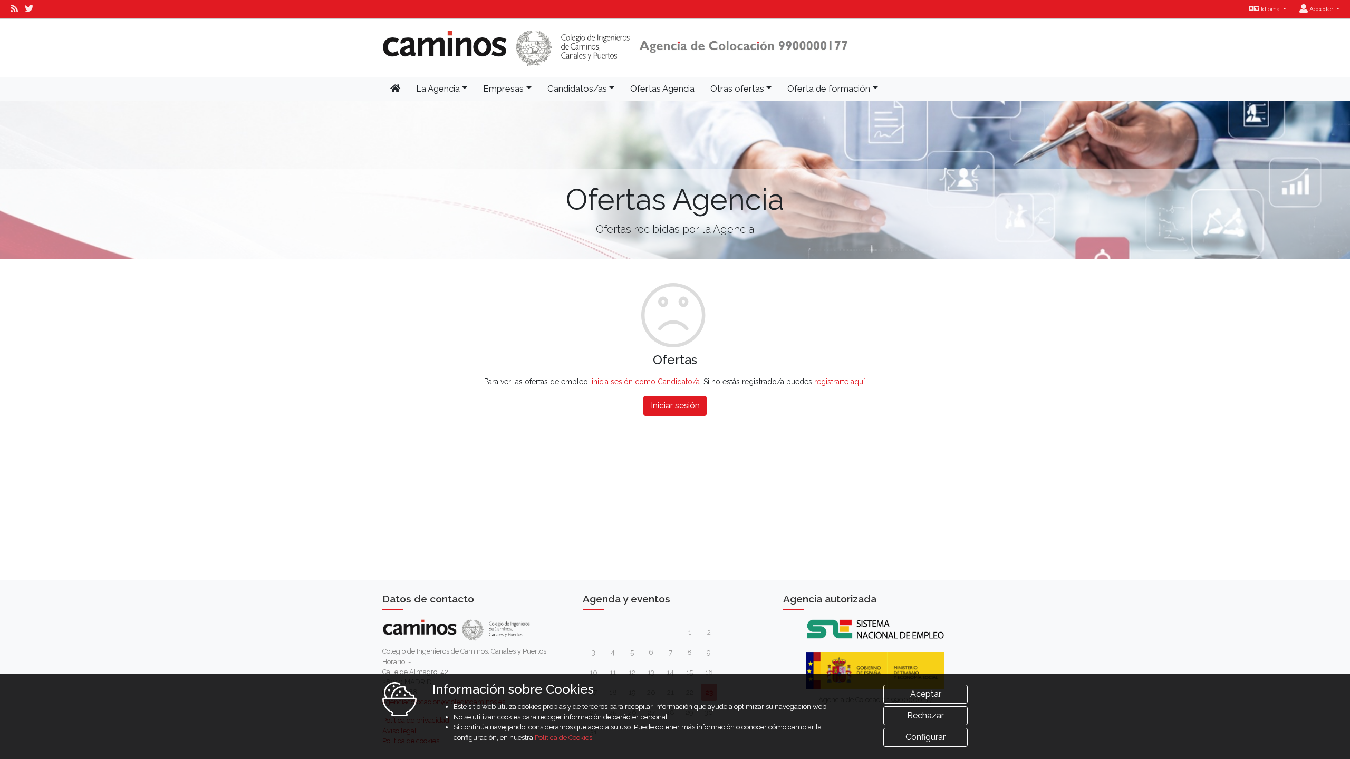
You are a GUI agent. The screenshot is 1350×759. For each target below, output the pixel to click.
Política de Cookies (563, 738)
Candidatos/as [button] (577, 88)
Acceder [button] (1321, 9)
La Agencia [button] (438, 88)
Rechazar (925, 716)
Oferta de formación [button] (828, 88)
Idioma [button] (1270, 9)
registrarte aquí (839, 381)
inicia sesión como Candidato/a (646, 381)
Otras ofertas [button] (737, 88)
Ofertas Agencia (662, 88)
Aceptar (925, 694)
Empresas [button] (503, 88)
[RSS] (14, 9)
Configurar (925, 737)
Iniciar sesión (675, 406)
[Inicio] (615, 48)
